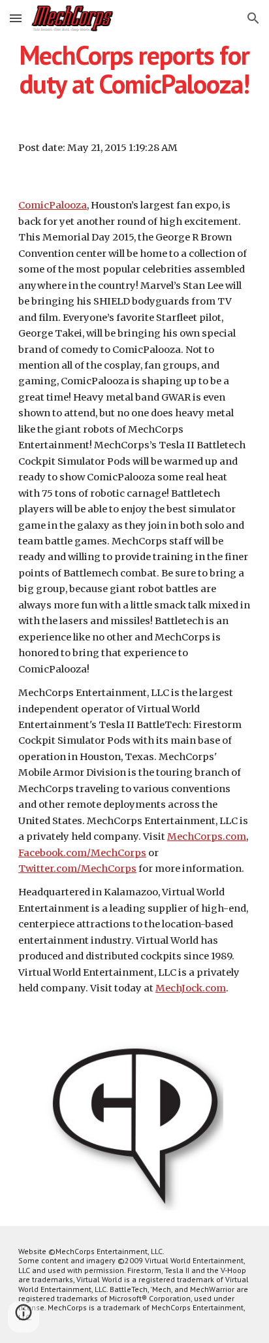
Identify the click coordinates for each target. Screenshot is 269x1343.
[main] (134, 69)
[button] (15, 18)
